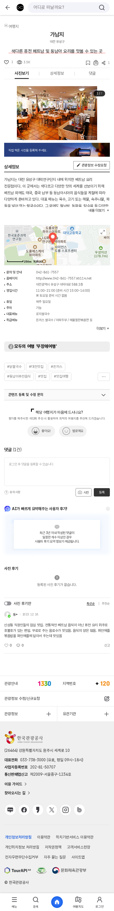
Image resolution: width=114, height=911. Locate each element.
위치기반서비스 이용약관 (75, 837)
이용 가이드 (13, 784)
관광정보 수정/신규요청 (22, 698)
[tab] (15, 902)
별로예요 (77, 431)
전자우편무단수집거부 (21, 857)
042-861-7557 (47, 272)
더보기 (104, 377)
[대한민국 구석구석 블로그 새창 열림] (10, 810)
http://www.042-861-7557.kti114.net (64, 278)
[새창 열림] (17, 870)
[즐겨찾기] (86, 63)
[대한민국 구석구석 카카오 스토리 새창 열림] (38, 810)
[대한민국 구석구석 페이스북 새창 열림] (24, 810)
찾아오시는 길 (14, 793)
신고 (107, 645)
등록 (101, 492)
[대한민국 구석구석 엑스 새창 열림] (52, 810)
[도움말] (6, 492)
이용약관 (43, 837)
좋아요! (46, 431)
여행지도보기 (103, 232)
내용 (96, 210)
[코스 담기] (94, 62)
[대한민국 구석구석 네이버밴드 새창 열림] (79, 810)
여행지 (14, 26)
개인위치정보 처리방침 (22, 847)
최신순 (91, 603)
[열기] (103, 395)
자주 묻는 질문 (55, 857)
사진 (86, 493)
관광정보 (11, 714)
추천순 (106, 603)
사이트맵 (78, 857)
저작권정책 (53, 847)
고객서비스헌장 (78, 847)
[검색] (102, 7)
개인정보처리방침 (18, 837)
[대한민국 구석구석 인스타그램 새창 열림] (65, 810)
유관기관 (69, 714)
